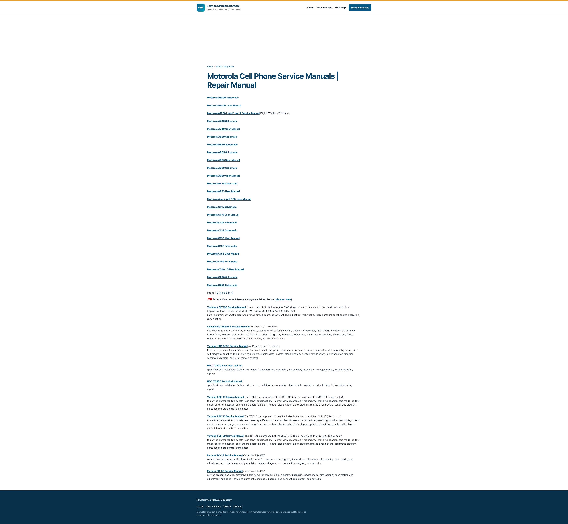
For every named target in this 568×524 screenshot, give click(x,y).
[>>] (230, 292)
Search (227, 506)
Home (310, 7)
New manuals (324, 7)
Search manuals (360, 7)
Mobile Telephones (225, 66)
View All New (283, 299)
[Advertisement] (284, 36)
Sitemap (237, 506)
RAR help (340, 7)
